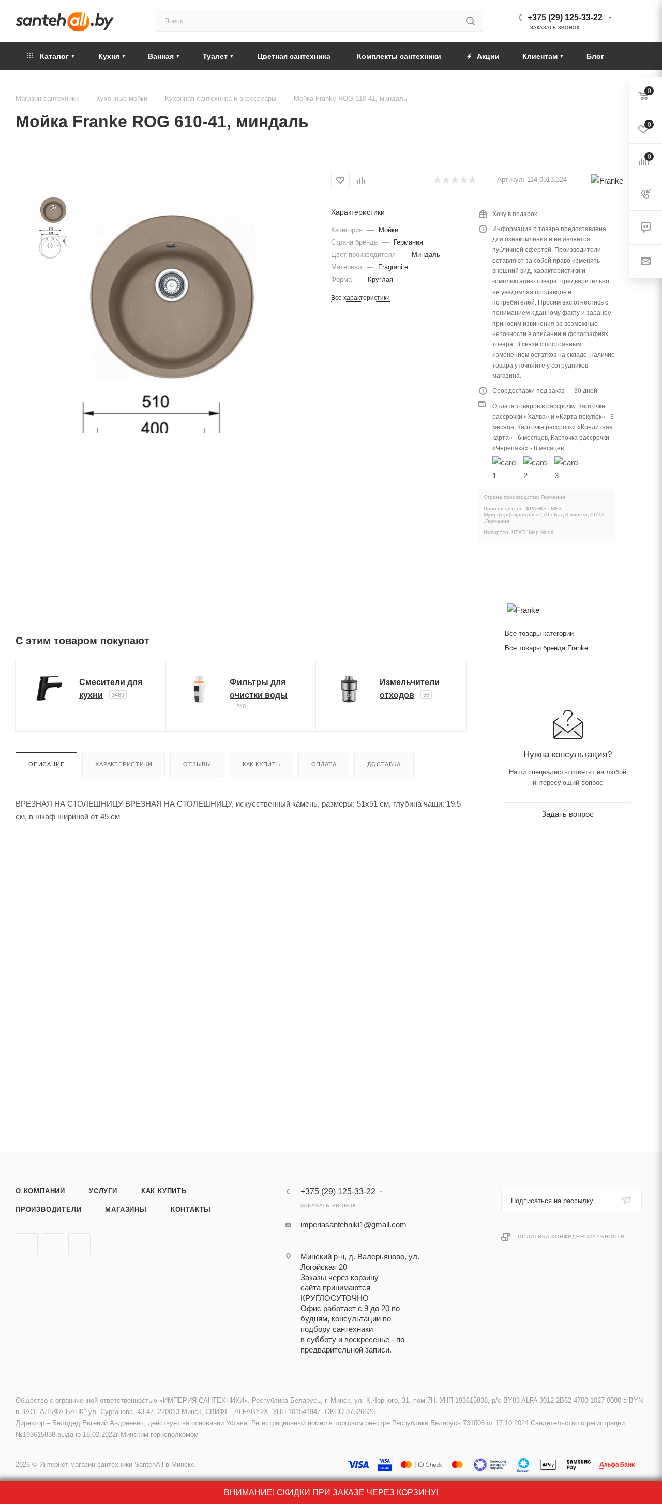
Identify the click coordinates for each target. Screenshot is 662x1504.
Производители (48, 1209)
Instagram (79, 1244)
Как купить (261, 764)
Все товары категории (539, 633)
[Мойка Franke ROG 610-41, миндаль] (171, 297)
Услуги (103, 1191)
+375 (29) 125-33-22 (565, 17)
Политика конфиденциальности (571, 1236)
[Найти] (470, 21)
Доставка (383, 764)
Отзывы (197, 764)
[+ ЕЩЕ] (630, 56)
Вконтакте (27, 1244)
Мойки (388, 230)
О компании (40, 1191)
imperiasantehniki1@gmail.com (353, 1224)
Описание (46, 764)
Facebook (53, 1244)
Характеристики (123, 764)
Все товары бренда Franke (546, 648)
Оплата (324, 764)
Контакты (191, 1209)
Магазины (125, 1209)
